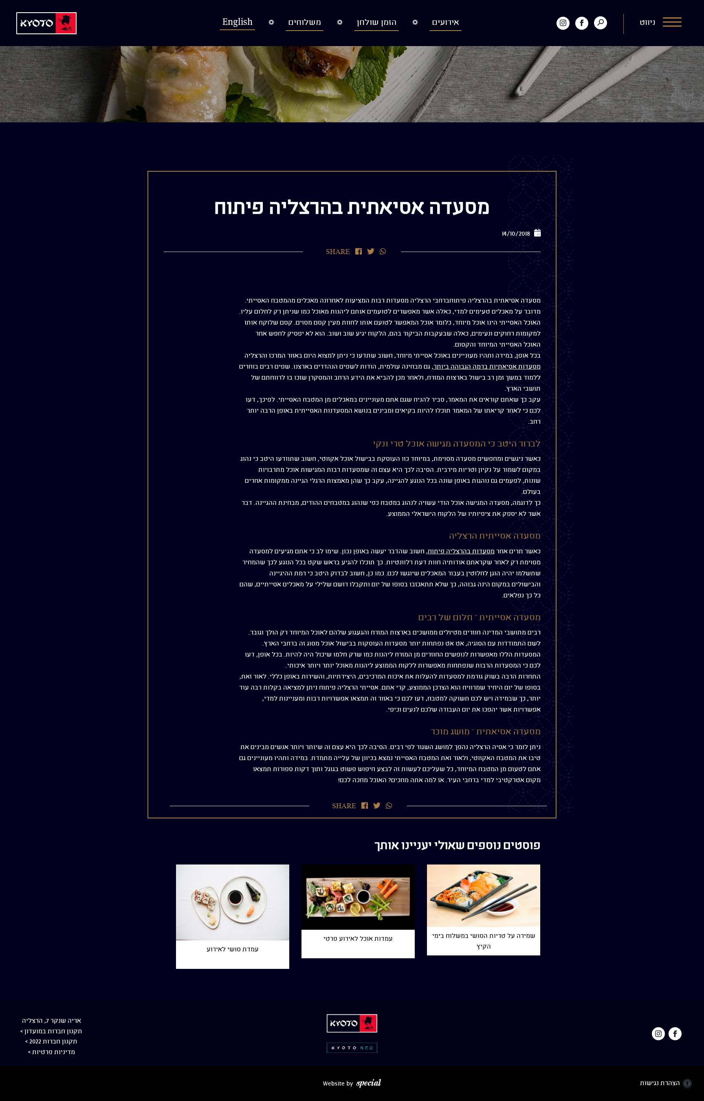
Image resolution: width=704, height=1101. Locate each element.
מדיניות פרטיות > (51, 1052)
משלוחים (304, 23)
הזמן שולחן (376, 23)
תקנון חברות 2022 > (51, 1042)
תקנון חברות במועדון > (51, 1031)
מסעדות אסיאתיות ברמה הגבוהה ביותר (487, 367)
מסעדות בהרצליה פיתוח (461, 551)
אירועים (445, 23)
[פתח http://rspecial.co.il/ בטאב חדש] (352, 1083)
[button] (662, 23)
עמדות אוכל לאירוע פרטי (358, 939)
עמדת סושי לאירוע (233, 949)
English (237, 22)
